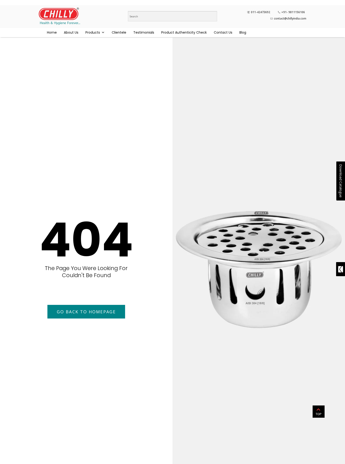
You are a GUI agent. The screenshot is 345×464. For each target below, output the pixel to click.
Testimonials (143, 32)
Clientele (119, 32)
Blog (242, 32)
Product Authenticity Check (184, 32)
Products (92, 32)
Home (52, 32)
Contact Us (223, 32)
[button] (86, 312)
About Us (71, 32)
